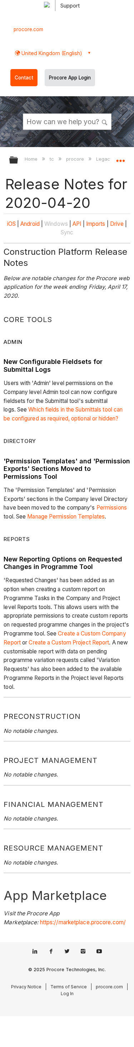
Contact (24, 78)
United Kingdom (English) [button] (51, 53)
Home (32, 159)
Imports (95, 223)
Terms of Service (68, 986)
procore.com (28, 29)
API (77, 223)
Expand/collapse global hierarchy (18, 160)
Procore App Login (70, 78)
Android (30, 223)
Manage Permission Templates (66, 516)
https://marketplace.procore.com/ (83, 922)
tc (52, 159)
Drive (117, 223)
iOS (11, 223)
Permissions (111, 507)
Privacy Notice (26, 986)
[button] (104, 121)
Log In (67, 993)
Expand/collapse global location (120, 158)
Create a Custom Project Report (69, 642)
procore (75, 159)
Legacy (105, 159)
